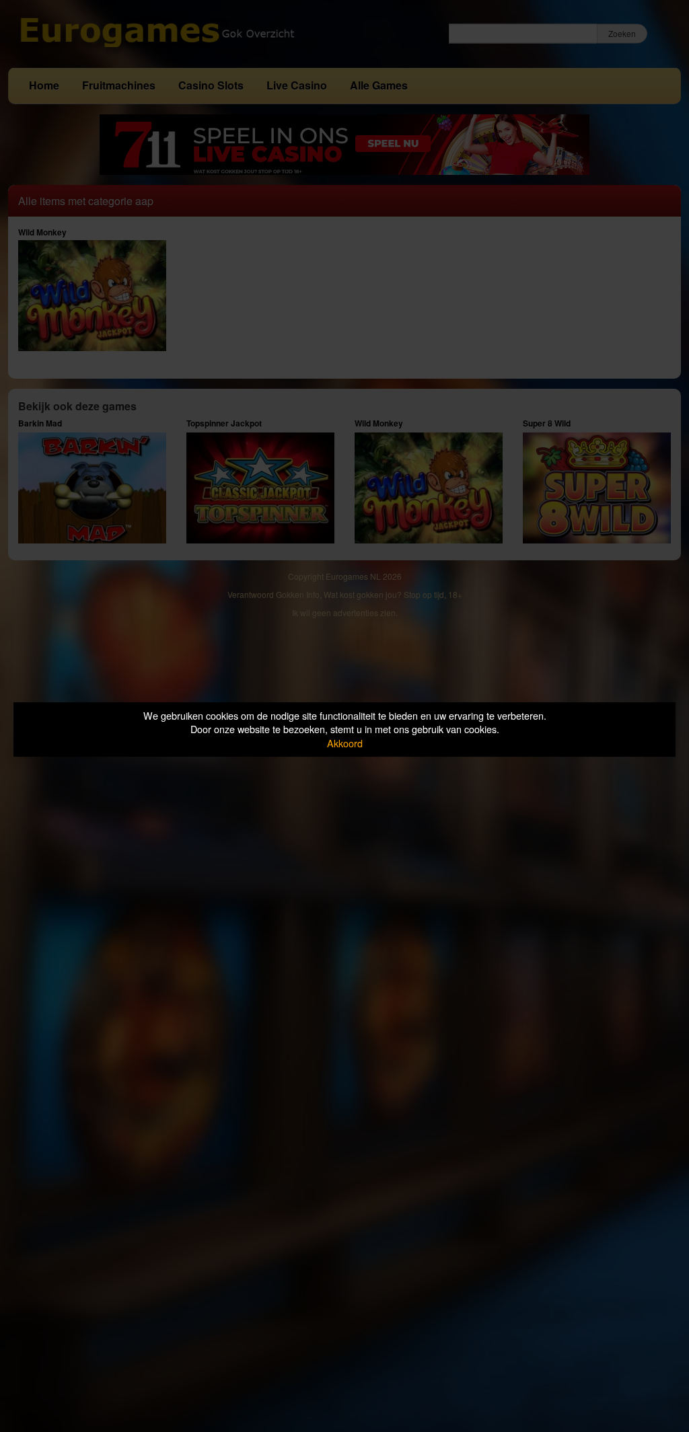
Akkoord (345, 743)
